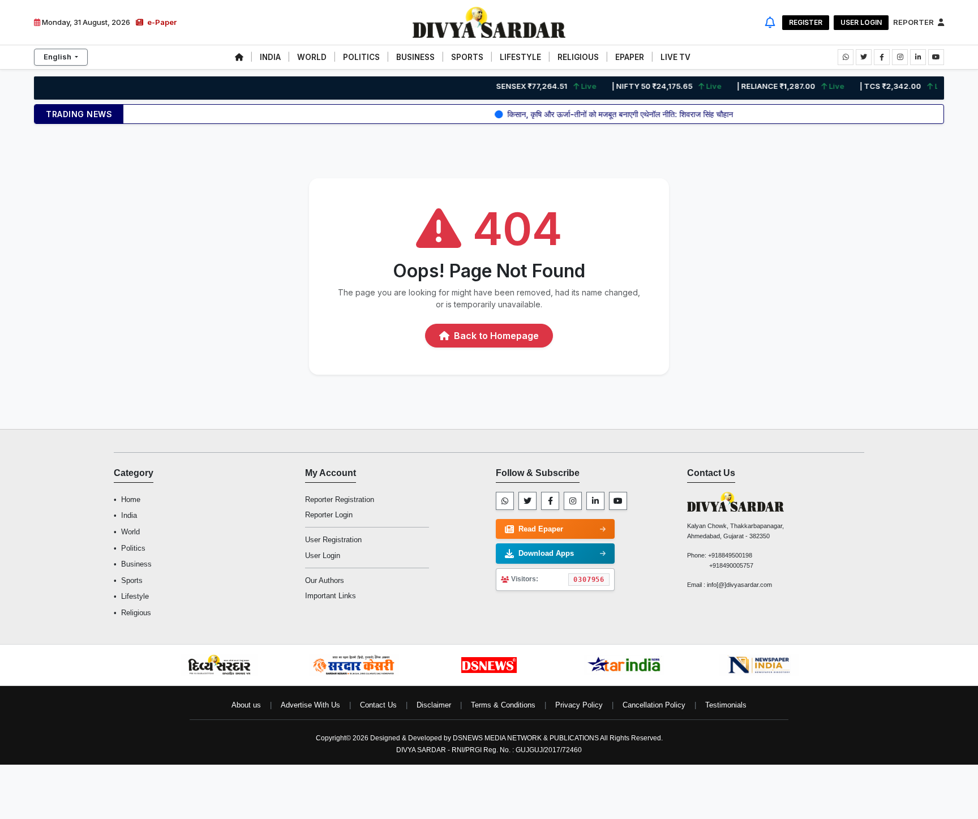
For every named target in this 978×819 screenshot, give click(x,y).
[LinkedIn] (595, 501)
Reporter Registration (339, 499)
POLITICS (361, 57)
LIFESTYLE (520, 57)
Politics (133, 548)
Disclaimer (434, 705)
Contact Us (378, 705)
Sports (132, 580)
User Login (861, 22)
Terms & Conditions (503, 705)
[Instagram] (573, 501)
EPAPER (629, 57)
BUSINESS (415, 57)
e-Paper (161, 22)
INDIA (270, 57)
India (129, 515)
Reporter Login (329, 515)
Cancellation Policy (654, 705)
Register (805, 22)
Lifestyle (135, 596)
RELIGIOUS (578, 57)
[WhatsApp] (505, 501)
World (130, 532)
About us (246, 705)
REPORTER (914, 22)
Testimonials (726, 705)
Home (130, 499)
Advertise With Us (310, 705)
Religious (136, 612)
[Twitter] (527, 501)
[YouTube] (618, 501)
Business (136, 564)
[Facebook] (550, 501)
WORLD (312, 57)
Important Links (330, 595)
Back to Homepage (495, 335)
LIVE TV (675, 57)
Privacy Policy (579, 705)
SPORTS (467, 57)
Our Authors (324, 580)
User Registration (333, 539)
